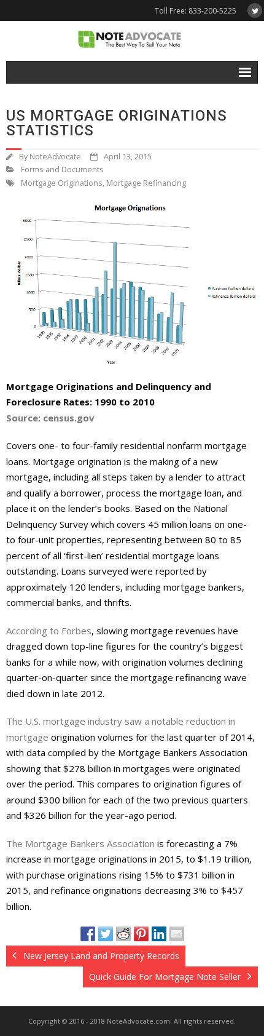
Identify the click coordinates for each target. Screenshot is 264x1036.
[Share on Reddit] (123, 933)
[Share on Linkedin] (159, 933)
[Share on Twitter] (105, 933)
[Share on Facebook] (87, 933)
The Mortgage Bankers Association (80, 843)
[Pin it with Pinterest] (141, 933)
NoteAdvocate (55, 156)
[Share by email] (176, 933)
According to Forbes (48, 630)
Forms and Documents (62, 169)
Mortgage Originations (62, 183)
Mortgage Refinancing (146, 183)
